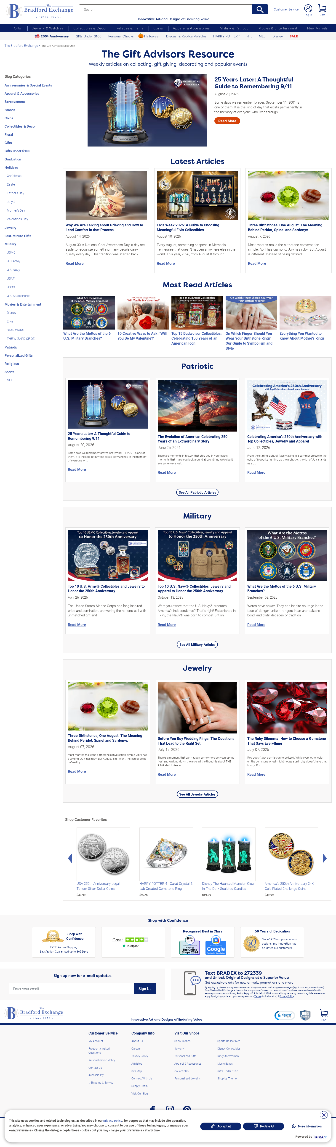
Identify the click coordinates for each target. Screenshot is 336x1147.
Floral (9, 134)
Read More (227, 120)
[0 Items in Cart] (322, 8)
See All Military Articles (197, 644)
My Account (95, 1041)
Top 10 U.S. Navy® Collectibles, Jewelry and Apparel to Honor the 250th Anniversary (194, 588)
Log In (308, 14)
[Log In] (308, 8)
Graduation (13, 159)
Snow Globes (182, 1041)
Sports (9, 371)
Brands (10, 109)
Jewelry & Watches (47, 28)
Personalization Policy (101, 1060)
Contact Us (95, 1067)
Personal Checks (121, 36)
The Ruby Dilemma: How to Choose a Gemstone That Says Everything (286, 741)
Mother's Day (16, 210)
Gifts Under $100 (88, 36)
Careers (136, 1048)
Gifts (17, 28)
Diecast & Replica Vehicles (186, 36)
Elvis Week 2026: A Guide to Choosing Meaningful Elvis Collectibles (188, 227)
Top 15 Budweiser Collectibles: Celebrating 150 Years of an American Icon (196, 338)
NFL (249, 36)
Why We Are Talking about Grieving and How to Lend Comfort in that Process (104, 227)
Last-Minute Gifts (18, 235)
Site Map (136, 1071)
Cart (322, 14)
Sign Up (145, 989)
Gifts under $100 (17, 151)
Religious (12, 363)
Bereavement (15, 101)
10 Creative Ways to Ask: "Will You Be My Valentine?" (142, 336)
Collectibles (181, 1071)
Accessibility (96, 1075)
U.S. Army (13, 261)
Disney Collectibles (228, 1048)
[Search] (260, 9)
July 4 (11, 201)
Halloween (152, 36)
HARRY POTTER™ (226, 36)
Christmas (14, 175)
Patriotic (11, 347)
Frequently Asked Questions (99, 1050)
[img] (324, 1013)
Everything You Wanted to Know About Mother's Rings (302, 336)
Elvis (10, 321)
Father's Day (15, 193)
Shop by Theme (227, 1078)
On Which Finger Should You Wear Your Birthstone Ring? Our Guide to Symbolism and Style (249, 341)
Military (10, 244)
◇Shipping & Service (100, 1082)
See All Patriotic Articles (197, 492)
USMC (11, 252)
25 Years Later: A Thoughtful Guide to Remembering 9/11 (253, 83)
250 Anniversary (55, 36)
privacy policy (112, 1120)
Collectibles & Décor (90, 28)
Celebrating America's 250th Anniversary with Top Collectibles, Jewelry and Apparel (284, 439)
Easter (11, 184)
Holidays (11, 167)
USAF (11, 278)
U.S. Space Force (18, 295)
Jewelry (10, 227)
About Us (137, 1041)
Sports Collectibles (228, 1041)
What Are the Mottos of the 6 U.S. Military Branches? (87, 336)
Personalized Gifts (19, 355)
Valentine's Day (17, 219)
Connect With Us (141, 1078)
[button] (285, 1015)
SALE (294, 36)
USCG (11, 287)
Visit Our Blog (139, 1093)
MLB (262, 36)
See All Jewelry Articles (197, 794)
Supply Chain (139, 1086)
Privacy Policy (287, 996)
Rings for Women (228, 1056)
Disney (277, 36)
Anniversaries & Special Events (28, 85)
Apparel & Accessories (191, 28)
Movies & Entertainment (278, 28)
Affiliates (136, 1063)
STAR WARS (15, 330)
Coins (158, 28)
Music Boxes (225, 1063)
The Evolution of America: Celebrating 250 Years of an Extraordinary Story (192, 439)
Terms (257, 996)
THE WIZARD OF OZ (21, 338)
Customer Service (286, 9)
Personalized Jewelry (187, 1078)
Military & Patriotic (234, 28)
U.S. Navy (13, 269)
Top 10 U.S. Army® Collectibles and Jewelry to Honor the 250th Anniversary (106, 588)
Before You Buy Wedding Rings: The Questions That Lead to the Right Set (196, 741)
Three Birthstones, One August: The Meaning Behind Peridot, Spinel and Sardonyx (285, 227)
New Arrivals (317, 28)
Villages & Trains (130, 28)
